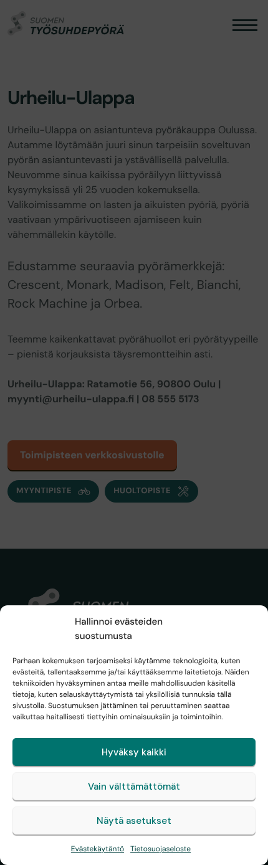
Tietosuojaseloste (160, 849)
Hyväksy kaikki (134, 752)
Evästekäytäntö (97, 849)
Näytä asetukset (134, 821)
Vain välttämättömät (134, 786)
